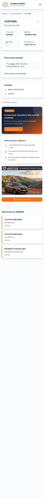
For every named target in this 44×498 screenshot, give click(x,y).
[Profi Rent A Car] (22, 180)
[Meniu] (40, 4)
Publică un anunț (12, 129)
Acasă (4, 14)
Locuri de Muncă (15, 14)
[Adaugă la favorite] (38, 22)
